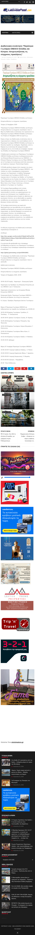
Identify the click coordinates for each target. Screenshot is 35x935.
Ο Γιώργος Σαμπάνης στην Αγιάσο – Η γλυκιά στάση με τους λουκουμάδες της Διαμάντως (22, 822)
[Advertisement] (17, 724)
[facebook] (24, 2)
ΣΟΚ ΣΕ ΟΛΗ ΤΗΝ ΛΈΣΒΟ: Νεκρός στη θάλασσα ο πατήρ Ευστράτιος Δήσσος (21, 896)
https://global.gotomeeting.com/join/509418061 (14, 252)
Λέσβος (8, 59)
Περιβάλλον (14, 59)
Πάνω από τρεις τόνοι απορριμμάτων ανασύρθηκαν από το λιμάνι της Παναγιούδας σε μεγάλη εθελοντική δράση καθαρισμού (17, 402)
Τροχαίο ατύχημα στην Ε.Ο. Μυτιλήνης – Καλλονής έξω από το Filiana (21, 871)
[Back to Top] (17, 932)
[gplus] (30, 2)
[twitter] (27, 2)
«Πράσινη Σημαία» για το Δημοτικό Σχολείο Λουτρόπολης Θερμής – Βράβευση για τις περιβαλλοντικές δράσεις (14, 420)
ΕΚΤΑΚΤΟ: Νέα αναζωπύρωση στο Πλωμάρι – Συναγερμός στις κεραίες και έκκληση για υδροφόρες (21, 905)
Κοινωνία (3, 59)
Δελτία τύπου (23, 57)
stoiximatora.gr (17, 742)
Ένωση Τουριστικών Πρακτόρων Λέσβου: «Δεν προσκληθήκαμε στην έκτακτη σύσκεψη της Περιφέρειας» (22, 846)
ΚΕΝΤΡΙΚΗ (5, 32)
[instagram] (33, 2)
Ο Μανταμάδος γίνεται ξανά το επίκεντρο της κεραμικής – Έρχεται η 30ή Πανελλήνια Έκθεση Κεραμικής (22, 879)
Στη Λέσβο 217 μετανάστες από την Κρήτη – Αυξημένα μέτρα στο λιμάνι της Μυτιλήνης (21, 762)
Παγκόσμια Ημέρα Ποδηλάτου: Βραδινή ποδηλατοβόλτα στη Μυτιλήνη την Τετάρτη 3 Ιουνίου (17, 386)
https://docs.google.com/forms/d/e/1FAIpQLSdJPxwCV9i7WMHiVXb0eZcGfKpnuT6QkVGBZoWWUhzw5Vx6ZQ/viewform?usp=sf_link (17, 238)
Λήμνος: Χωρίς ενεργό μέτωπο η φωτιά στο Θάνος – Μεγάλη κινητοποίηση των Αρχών (21, 772)
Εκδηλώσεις (30, 57)
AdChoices (4, 918)
